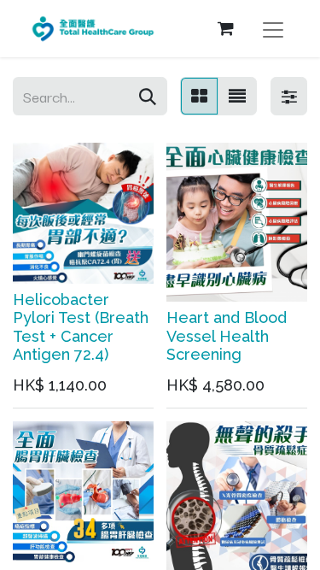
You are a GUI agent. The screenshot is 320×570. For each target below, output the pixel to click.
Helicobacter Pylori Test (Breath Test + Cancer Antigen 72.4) (80, 327)
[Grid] (199, 96)
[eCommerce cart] (225, 28)
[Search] (147, 96)
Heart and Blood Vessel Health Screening (226, 336)
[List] (237, 96)
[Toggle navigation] (273, 28)
